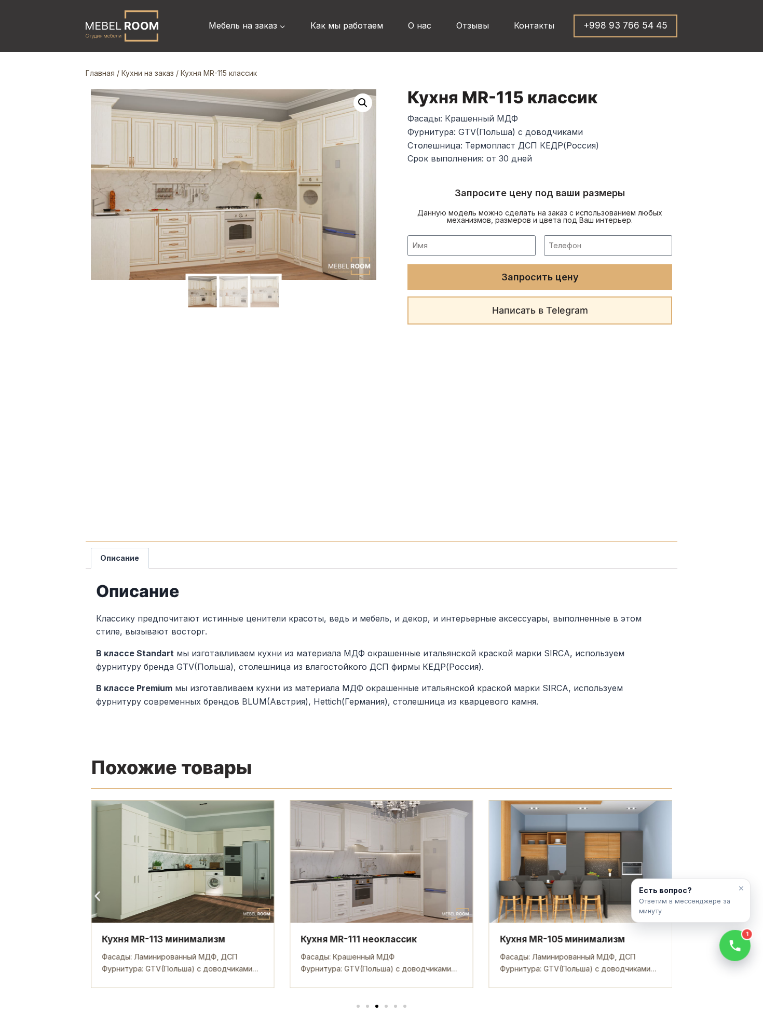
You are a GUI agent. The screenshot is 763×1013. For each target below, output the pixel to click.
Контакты (534, 25)
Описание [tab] (119, 557)
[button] (362, 102)
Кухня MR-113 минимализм (163, 939)
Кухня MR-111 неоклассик (359, 939)
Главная (100, 73)
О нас (419, 25)
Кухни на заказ (147, 73)
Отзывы (472, 25)
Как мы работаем (346, 25)
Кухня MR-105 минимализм (562, 939)
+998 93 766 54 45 (625, 25)
